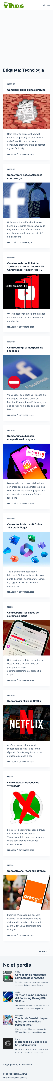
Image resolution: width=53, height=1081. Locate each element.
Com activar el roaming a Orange (26, 870)
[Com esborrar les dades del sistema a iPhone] (26, 637)
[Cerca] (44, 5)
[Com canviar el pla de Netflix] (26, 722)
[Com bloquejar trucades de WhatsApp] (26, 807)
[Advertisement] (26, 37)
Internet (11, 84)
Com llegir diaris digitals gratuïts (26, 89)
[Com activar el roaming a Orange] (26, 892)
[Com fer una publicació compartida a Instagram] (26, 461)
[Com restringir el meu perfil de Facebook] (26, 372)
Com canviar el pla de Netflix (24, 701)
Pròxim (42, 952)
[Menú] (48, 5)
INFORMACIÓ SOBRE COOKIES (15, 1078)
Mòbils (10, 607)
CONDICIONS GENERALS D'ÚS (15, 1074)
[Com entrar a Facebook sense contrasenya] (26, 200)
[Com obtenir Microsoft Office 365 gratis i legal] (26, 549)
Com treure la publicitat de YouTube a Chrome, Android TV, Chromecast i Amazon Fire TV (25, 266)
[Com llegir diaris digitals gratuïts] (26, 111)
